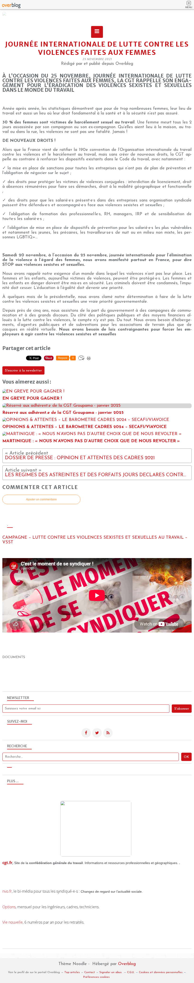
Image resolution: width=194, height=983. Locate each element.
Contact (89, 972)
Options (9, 906)
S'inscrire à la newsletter (23, 370)
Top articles (72, 972)
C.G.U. (130, 972)
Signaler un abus (111, 972)
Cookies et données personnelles (160, 972)
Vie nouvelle (12, 922)
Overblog (127, 964)
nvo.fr (7, 891)
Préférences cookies (96, 977)
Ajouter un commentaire (41, 499)
